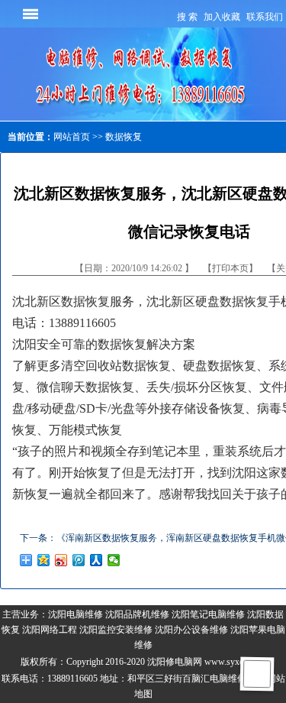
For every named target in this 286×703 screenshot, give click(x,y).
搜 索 (187, 16)
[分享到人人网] (96, 560)
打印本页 (230, 268)
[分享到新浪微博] (61, 560)
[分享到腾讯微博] (78, 560)
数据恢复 (123, 136)
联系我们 (264, 16)
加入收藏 (222, 16)
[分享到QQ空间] (43, 560)
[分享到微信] (114, 560)
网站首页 (71, 136)
